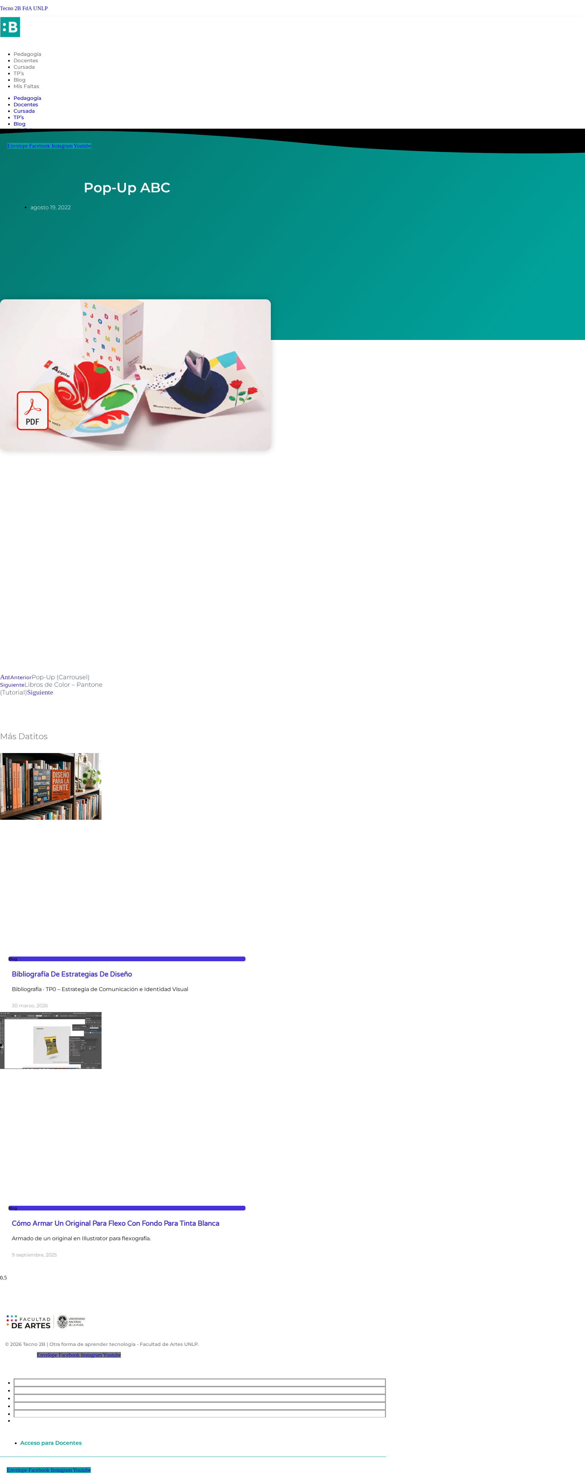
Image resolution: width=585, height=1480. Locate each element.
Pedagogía (27, 54)
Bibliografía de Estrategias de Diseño (72, 974)
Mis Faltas (26, 86)
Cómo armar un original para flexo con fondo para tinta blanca (115, 1224)
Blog (19, 80)
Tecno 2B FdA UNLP (24, 8)
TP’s (19, 73)
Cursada (24, 67)
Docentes (26, 60)
